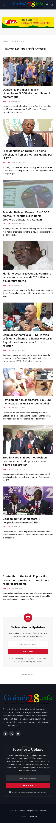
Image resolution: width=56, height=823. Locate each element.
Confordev (41, 810)
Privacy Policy (26, 661)
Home (24, 816)
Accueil (6, 41)
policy (37, 792)
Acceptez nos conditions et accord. (29, 792)
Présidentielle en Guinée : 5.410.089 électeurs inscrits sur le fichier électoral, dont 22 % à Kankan (26, 216)
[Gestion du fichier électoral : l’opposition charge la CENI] (28, 500)
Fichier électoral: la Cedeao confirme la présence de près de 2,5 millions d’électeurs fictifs (27, 277)
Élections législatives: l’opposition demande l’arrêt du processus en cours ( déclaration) (25, 461)
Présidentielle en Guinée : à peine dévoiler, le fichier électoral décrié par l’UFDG (27, 154)
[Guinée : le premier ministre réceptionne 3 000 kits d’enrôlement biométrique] (28, 71)
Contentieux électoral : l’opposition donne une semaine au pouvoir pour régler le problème (26, 580)
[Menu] (4, 5)
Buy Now (33, 816)
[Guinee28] (28, 4)
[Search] (51, 5)
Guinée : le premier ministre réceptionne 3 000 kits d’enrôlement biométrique (26, 93)
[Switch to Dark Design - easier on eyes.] (47, 5)
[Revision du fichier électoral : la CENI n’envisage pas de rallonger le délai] (28, 382)
